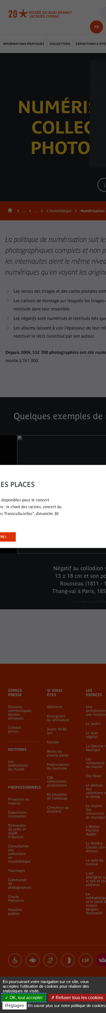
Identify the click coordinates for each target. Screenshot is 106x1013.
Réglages (14, 1005)
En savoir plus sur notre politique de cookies (67, 1005)
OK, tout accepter (25, 997)
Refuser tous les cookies (79, 997)
